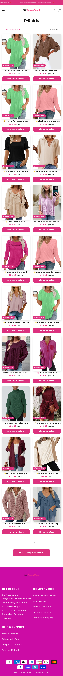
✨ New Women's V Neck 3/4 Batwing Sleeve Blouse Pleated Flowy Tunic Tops (47, 171)
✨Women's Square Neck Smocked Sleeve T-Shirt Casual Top (16, 171)
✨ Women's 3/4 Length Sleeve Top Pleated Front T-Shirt (16, 272)
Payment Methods (11, 650)
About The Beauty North (45, 596)
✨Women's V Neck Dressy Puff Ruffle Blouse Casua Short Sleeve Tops (16, 322)
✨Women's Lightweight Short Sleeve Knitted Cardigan (16, 473)
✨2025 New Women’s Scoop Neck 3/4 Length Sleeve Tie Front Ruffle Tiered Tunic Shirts (15, 222)
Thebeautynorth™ (26, 672)
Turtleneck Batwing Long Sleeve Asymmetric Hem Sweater (15, 423)
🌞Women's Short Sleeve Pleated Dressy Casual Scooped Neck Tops (15, 121)
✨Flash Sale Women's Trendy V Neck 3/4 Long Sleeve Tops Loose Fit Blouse (47, 121)
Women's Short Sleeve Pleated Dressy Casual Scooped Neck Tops (15, 71)
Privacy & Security (42, 612)
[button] (54, 10)
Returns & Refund (11, 639)
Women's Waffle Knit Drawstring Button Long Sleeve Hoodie (16, 524)
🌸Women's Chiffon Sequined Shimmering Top (47, 373)
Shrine (46, 672)
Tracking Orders (10, 633)
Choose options (16, 79)
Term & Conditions (42, 606)
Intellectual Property (43, 617)
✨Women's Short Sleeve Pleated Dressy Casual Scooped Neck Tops (47, 322)
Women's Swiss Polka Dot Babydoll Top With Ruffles (16, 373)
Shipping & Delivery (12, 644)
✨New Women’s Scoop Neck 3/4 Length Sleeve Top (47, 524)
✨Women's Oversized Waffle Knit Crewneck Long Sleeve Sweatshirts (47, 473)
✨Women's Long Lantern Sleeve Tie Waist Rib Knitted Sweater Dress (47, 423)
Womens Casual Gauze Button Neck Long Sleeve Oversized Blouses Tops (47, 71)
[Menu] (3, 10)
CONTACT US (39, 601)
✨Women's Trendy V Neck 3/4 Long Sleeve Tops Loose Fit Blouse (47, 272)
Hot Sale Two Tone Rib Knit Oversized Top (47, 222)
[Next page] (42, 542)
